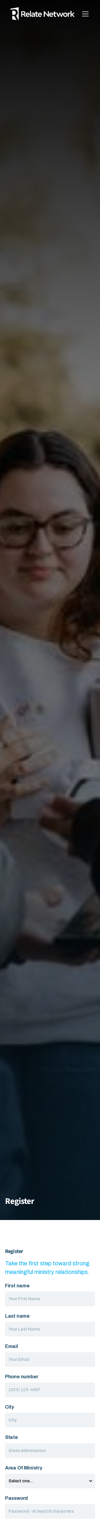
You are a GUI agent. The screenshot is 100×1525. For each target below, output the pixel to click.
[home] (42, 13)
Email (11, 1346)
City (9, 1407)
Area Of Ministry (23, 1468)
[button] (84, 14)
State (11, 1437)
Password (16, 1498)
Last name (17, 1316)
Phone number (21, 1376)
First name (17, 1285)
